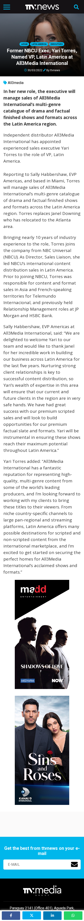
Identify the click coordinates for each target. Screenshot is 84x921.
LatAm (24, 44)
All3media (16, 83)
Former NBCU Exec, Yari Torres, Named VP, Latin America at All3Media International (42, 57)
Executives (57, 44)
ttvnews (55, 70)
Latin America (39, 44)
